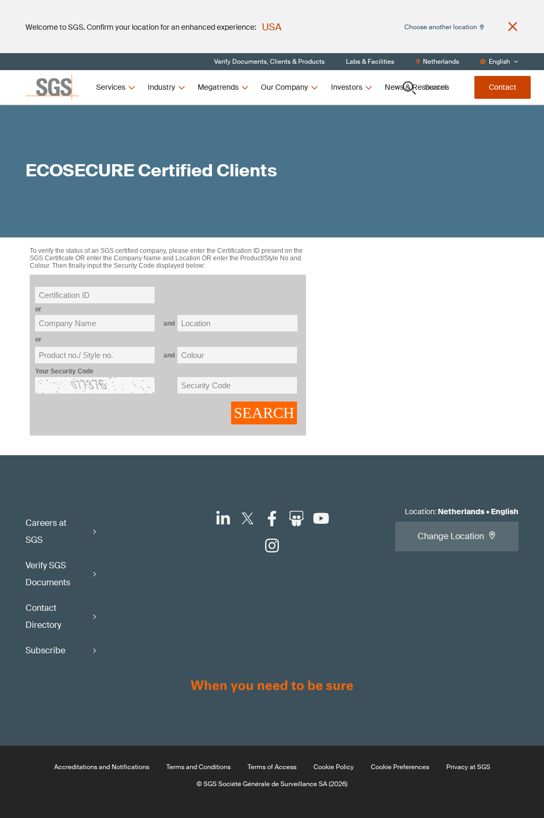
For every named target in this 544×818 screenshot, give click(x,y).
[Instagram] (272, 545)
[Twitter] (248, 518)
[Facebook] (272, 518)
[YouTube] (321, 518)
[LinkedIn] (223, 518)
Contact (502, 87)
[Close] (512, 26)
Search (436, 87)
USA (272, 27)
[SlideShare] (296, 518)
